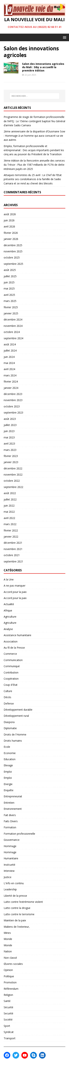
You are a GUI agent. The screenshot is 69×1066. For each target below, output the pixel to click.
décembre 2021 (13, 542)
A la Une (9, 579)
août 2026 (10, 214)
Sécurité (8, 1007)
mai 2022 (9, 511)
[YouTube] (24, 1055)
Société (8, 1019)
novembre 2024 (13, 326)
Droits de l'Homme (15, 734)
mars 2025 (10, 301)
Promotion (10, 982)
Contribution (11, 672)
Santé (7, 1001)
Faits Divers (11, 821)
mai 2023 (9, 437)
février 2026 (11, 233)
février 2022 (11, 530)
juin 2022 (9, 505)
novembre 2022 (13, 474)
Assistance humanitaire (17, 635)
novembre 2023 (13, 400)
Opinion (8, 970)
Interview (9, 871)
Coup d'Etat (10, 684)
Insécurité (9, 864)
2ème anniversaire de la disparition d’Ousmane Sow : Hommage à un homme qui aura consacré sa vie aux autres (34, 135)
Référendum (11, 988)
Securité (8, 1013)
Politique (9, 976)
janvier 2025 (11, 313)
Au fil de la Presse (14, 647)
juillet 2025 (10, 276)
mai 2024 (9, 363)
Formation (10, 827)
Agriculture (10, 616)
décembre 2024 (13, 319)
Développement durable (18, 709)
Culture (8, 691)
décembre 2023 (13, 394)
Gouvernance (12, 840)
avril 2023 (9, 443)
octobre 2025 (12, 257)
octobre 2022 (12, 480)
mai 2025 (9, 288)
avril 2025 (9, 295)
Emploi (8, 771)
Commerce (10, 653)
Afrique (8, 610)
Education (9, 759)
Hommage (10, 846)
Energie (8, 784)
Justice (7, 877)
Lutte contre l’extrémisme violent (23, 902)
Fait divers (10, 815)
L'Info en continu (14, 883)
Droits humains (13, 740)
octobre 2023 (12, 406)
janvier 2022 (11, 536)
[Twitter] (16, 1055)
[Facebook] (7, 1055)
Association (10, 641)
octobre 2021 (12, 555)
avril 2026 (9, 226)
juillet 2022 (10, 499)
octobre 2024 (12, 332)
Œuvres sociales (13, 964)
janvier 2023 (11, 462)
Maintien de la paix (15, 920)
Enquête (8, 790)
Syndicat (9, 1032)
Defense (9, 703)
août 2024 (10, 344)
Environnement (13, 809)
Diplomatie (10, 728)
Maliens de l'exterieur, (17, 926)
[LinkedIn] (42, 1055)
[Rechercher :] (34, 96)
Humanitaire (11, 858)
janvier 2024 (11, 388)
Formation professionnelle (19, 833)
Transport (9, 1038)
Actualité (9, 604)
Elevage (8, 765)
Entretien (9, 802)
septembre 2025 (13, 264)
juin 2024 (9, 357)
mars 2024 (10, 375)
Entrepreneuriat (13, 796)
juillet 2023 (10, 425)
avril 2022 (9, 518)
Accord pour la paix (15, 592)
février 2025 (11, 307)
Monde (8, 939)
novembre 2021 (13, 549)
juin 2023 (9, 431)
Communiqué (12, 666)
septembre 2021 (13, 561)
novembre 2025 (13, 251)
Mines (7, 933)
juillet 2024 (10, 350)
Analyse (8, 629)
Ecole (7, 746)
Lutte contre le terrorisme (19, 914)
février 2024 (11, 381)
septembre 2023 (13, 412)
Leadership (10, 889)
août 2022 (10, 493)
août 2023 (10, 419)
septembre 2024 (13, 338)
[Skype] (33, 1055)
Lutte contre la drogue (17, 908)
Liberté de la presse (15, 895)
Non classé (10, 957)
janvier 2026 (11, 239)
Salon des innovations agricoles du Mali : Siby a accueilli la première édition (43, 67)
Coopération (11, 678)
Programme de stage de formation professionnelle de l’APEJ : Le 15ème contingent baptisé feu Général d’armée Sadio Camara (34, 121)
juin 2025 (9, 282)
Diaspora (9, 722)
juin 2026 (9, 220)
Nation (8, 951)
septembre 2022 (13, 487)
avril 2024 (9, 369)
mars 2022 (10, 524)
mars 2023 (10, 450)
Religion (8, 995)
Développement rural (16, 715)
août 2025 (10, 270)
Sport (7, 1026)
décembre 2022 (13, 468)
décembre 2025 (13, 245)
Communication (13, 660)
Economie (10, 753)
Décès (7, 697)
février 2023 (11, 456)
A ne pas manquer (14, 585)
